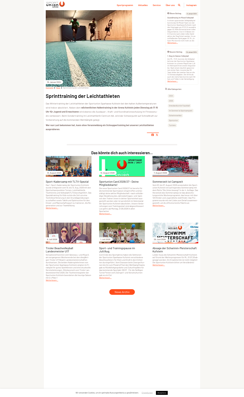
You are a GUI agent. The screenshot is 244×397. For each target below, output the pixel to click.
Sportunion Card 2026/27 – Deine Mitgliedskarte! (119, 183)
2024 (171, 96)
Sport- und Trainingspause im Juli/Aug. (117, 249)
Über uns (170, 5)
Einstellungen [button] (147, 393)
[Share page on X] (157, 135)
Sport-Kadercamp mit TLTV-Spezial (67, 181)
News (58, 88)
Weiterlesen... (172, 43)
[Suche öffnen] (179, 5)
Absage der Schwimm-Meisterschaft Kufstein (174, 249)
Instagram (191, 5)
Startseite (49, 88)
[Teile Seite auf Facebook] (153, 135)
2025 (171, 101)
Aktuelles (143, 5)
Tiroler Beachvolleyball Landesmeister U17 (59, 249)
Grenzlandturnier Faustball (179, 106)
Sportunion (173, 120)
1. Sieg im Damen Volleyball (178, 56)
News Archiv (122, 292)
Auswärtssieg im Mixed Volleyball (180, 18)
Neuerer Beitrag (176, 52)
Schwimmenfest (175, 115)
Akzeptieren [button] (161, 393)
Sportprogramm (125, 5)
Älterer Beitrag (175, 13)
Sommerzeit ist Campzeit (167, 181)
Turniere (172, 125)
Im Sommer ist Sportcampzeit (180, 110)
